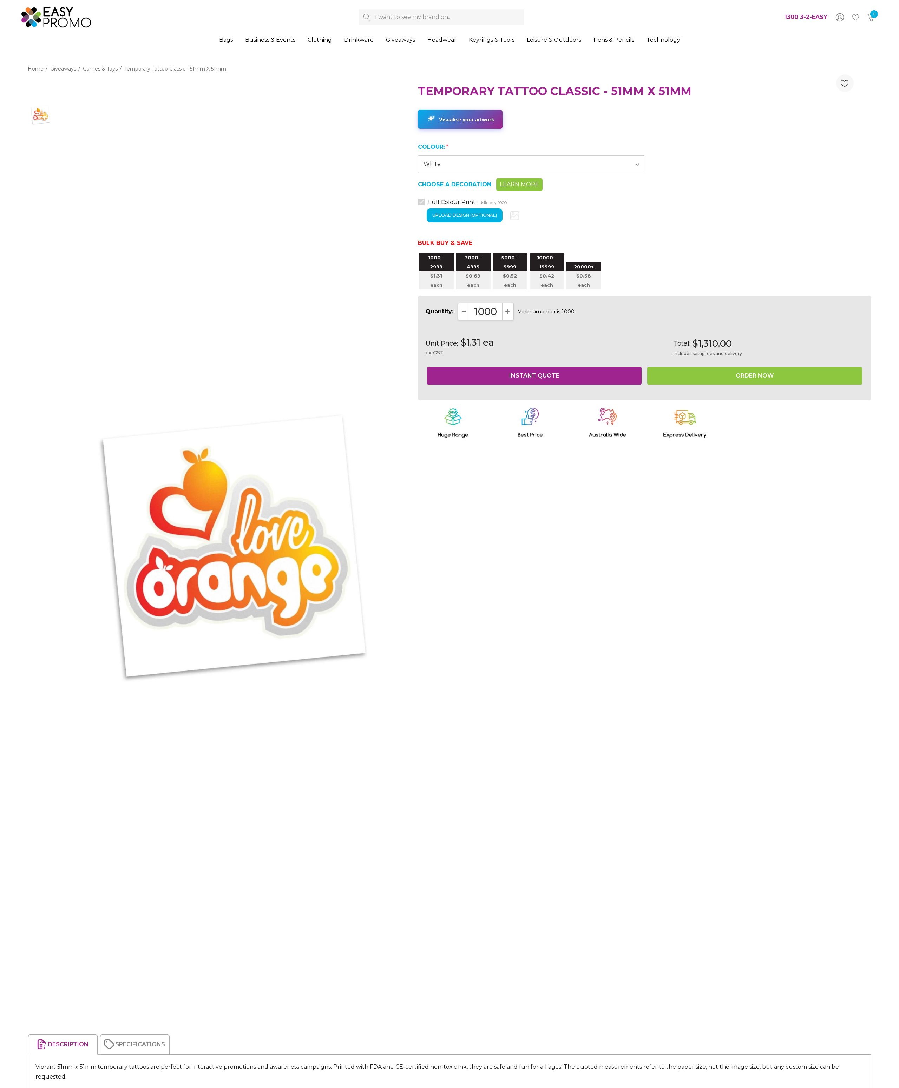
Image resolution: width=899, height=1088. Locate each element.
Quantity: (439, 311)
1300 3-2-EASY (806, 17)
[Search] (367, 17)
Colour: (433, 146)
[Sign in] (839, 17)
